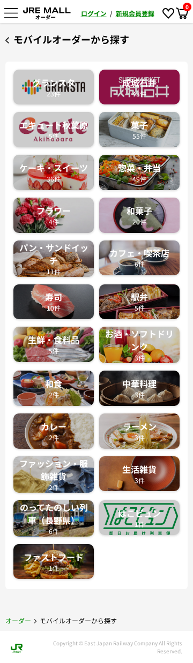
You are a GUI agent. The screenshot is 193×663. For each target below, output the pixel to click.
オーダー (18, 620)
